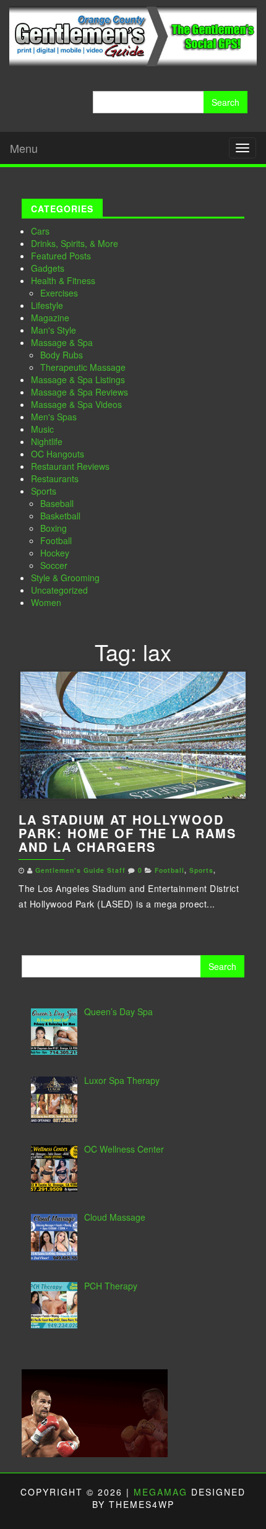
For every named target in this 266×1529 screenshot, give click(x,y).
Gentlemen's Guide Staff (80, 870)
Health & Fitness (63, 280)
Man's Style (53, 330)
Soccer (53, 565)
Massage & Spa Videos (76, 404)
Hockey (54, 553)
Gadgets (47, 268)
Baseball (57, 503)
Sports (43, 491)
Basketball (60, 515)
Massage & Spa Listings (78, 379)
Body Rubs (61, 355)
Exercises (59, 293)
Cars (40, 231)
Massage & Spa (62, 342)
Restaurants (55, 478)
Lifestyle (47, 305)
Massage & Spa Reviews (79, 392)
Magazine (50, 317)
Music (42, 429)
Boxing (53, 528)
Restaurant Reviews (70, 466)
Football (56, 540)
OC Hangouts (57, 454)
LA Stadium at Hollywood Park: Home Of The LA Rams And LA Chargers (127, 832)
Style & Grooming (65, 577)
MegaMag (160, 1492)
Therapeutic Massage (83, 367)
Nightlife (46, 441)
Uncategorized (59, 590)
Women (46, 602)
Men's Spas (54, 416)
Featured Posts (61, 255)
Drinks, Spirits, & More (74, 243)
